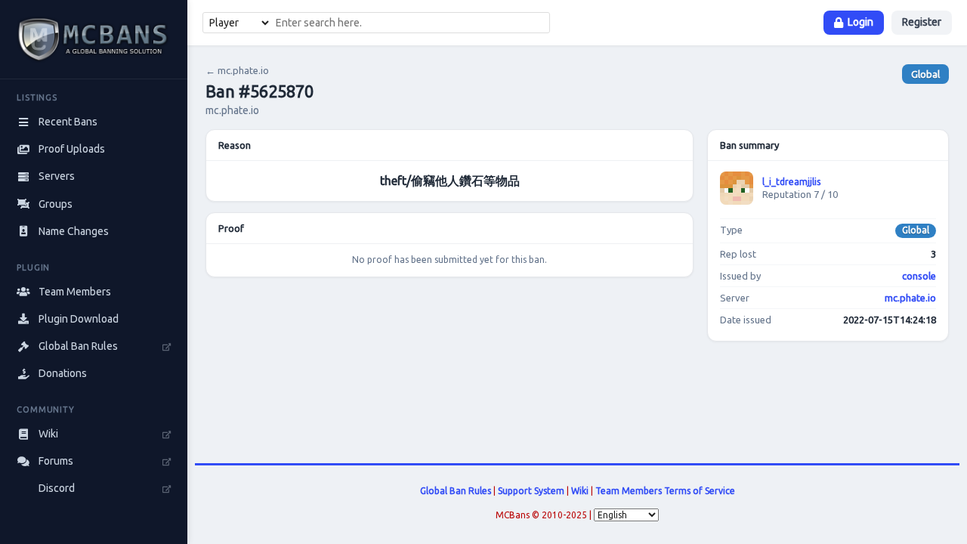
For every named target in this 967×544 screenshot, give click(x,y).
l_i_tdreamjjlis (791, 182)
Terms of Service (699, 491)
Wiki (580, 491)
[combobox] (410, 23)
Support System (531, 491)
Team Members (628, 491)
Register (921, 22)
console (919, 275)
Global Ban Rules (455, 491)
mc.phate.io (910, 297)
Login (860, 22)
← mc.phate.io (237, 70)
